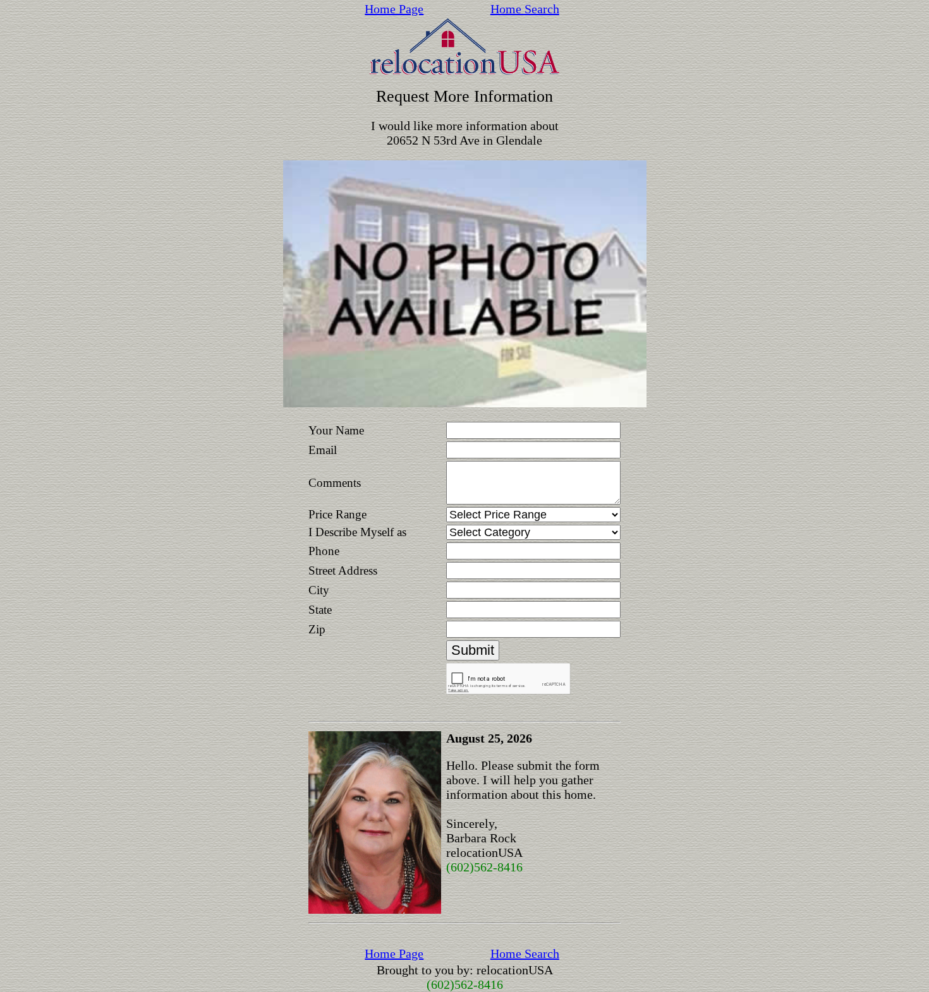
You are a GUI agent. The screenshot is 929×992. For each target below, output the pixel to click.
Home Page (394, 9)
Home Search (524, 9)
